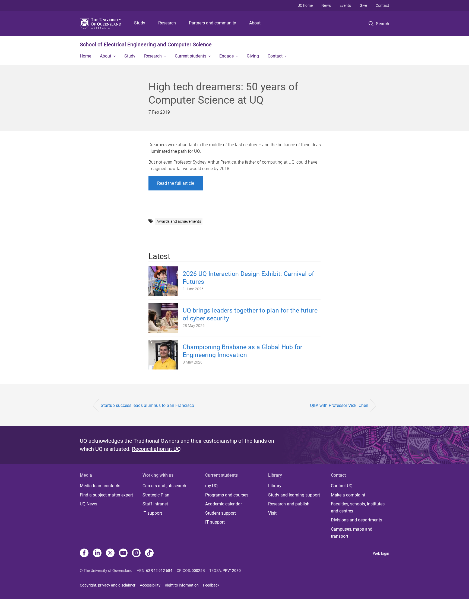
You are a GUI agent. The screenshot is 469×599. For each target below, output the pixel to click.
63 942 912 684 (159, 570)
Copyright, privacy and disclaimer (107, 585)
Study (139, 23)
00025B (198, 570)
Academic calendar (223, 503)
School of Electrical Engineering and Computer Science (146, 44)
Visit (272, 513)
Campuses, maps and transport (351, 533)
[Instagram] (136, 553)
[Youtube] (123, 553)
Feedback (211, 585)
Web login (381, 553)
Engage (226, 56)
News (326, 5)
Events (345, 5)
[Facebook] (84, 553)
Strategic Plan (155, 495)
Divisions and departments (356, 519)
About (255, 23)
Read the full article (175, 183)
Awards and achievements (179, 221)
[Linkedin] (97, 553)
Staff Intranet (155, 503)
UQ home (305, 5)
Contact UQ (342, 485)
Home (85, 56)
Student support (220, 513)
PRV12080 (232, 570)
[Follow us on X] (110, 553)
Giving (253, 56)
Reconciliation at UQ (156, 449)
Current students (190, 56)
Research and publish (288, 503)
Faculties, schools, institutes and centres (358, 507)
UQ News (88, 503)
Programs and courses (226, 495)
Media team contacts (100, 485)
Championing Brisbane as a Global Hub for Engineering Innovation (242, 351)
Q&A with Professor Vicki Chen (339, 405)
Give (363, 5)
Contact (382, 5)
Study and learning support (294, 495)
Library (274, 485)
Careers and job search (164, 485)
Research (167, 23)
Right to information (182, 585)
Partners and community (212, 23)
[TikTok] (149, 553)
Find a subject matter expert (106, 495)
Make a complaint (348, 495)
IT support (152, 513)
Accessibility (150, 585)
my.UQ (211, 485)
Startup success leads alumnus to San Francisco (147, 405)
